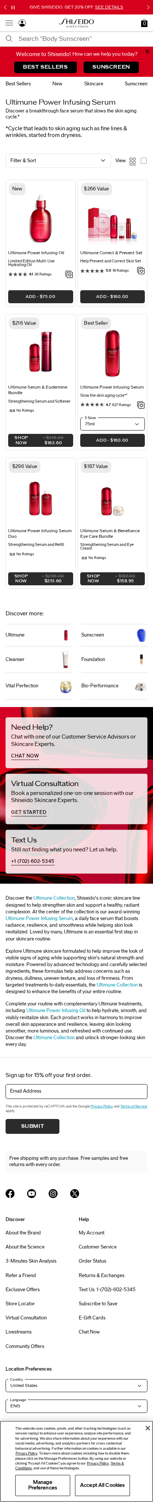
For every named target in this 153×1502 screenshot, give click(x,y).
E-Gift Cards (92, 1318)
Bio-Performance (99, 685)
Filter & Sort (23, 160)
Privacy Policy (102, 1106)
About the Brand (23, 1233)
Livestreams (19, 1332)
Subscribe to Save (98, 1303)
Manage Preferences (42, 1485)
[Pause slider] (13, 7)
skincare (93, 83)
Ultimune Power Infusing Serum (39, 918)
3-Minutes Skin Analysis (31, 1261)
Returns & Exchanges (101, 1275)
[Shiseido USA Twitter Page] (74, 1193)
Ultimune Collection (54, 898)
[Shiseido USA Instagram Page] (53, 1193)
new (57, 83)
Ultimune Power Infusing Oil (55, 1010)
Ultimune (15, 635)
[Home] (76, 23)
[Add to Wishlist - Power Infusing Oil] (69, 275)
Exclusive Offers (23, 1289)
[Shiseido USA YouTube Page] (31, 1193)
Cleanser (15, 659)
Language (18, 1400)
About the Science (25, 1247)
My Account (91, 1233)
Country (16, 1379)
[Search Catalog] (9, 39)
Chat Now (89, 1332)
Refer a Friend (21, 1275)
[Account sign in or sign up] (22, 24)
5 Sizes (90, 418)
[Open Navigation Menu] (9, 23)
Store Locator (20, 1303)
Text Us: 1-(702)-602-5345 (107, 1289)
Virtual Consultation (26, 1318)
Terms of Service (133, 1106)
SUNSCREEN (111, 67)
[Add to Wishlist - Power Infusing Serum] (141, 405)
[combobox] (83, 39)
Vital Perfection (22, 685)
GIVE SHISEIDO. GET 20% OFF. (76, 7)
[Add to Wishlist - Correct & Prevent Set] (141, 271)
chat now (25, 756)
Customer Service (98, 1247)
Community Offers (25, 1346)
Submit (32, 1126)
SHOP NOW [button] (36, 441)
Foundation (93, 659)
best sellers (18, 83)
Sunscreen (92, 635)
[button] (144, 23)
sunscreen (136, 83)
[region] (76, 1461)
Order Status (92, 1261)
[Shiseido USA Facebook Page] (10, 1193)
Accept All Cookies (102, 1485)
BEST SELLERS (45, 67)
